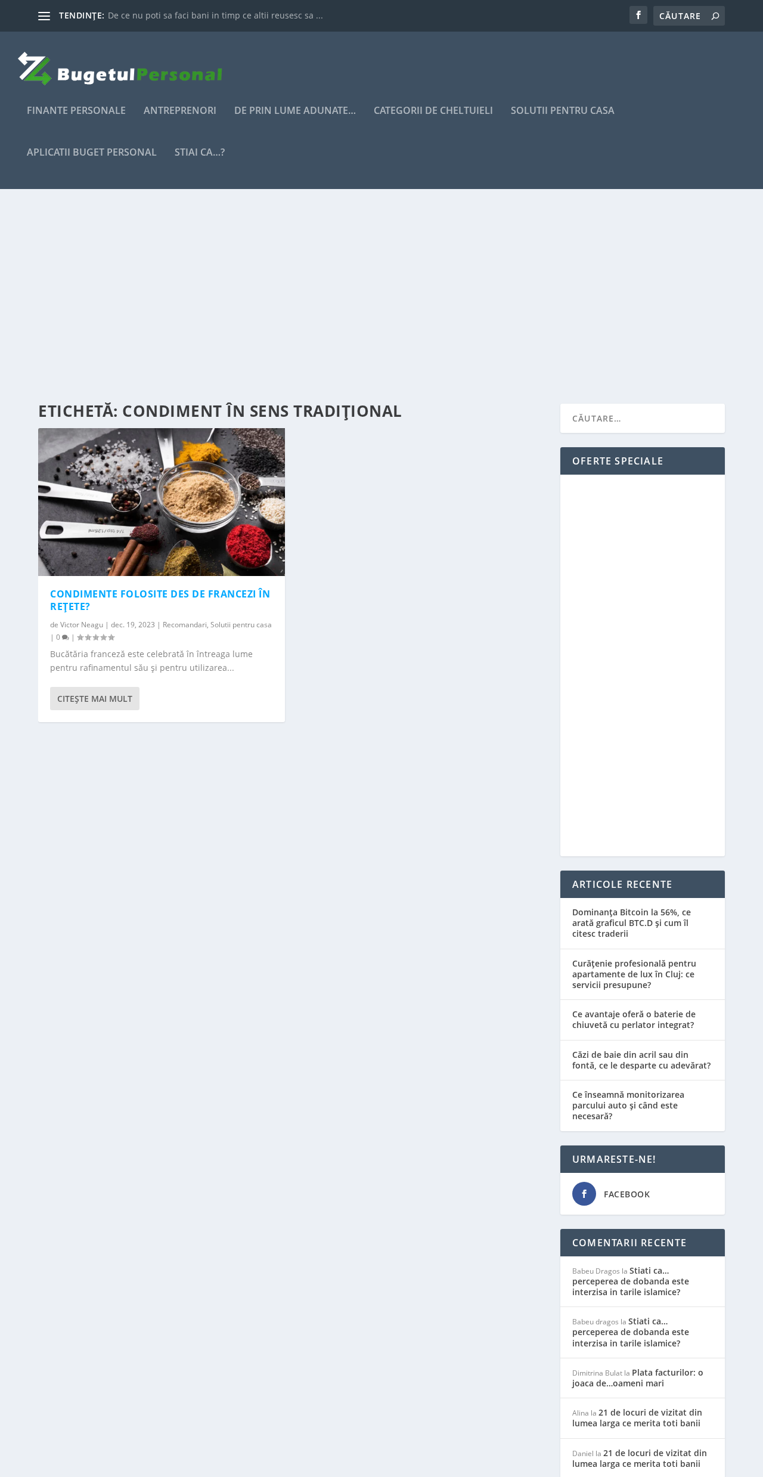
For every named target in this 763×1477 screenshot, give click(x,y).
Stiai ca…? (200, 153)
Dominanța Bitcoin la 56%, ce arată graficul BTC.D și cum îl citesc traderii (631, 922)
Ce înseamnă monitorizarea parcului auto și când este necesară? (628, 1105)
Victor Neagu (81, 625)
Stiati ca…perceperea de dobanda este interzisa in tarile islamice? (630, 1281)
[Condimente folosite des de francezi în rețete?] (161, 502)
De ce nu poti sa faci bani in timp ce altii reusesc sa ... (215, 15)
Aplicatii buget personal (92, 153)
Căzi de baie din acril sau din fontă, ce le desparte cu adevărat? (641, 1060)
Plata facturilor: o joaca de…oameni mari (637, 1378)
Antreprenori (180, 111)
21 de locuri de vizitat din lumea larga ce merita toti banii (637, 1418)
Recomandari (185, 625)
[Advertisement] (381, 296)
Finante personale (76, 111)
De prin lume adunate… (295, 111)
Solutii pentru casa (563, 111)
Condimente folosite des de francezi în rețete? (160, 600)
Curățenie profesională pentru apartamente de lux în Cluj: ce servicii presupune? (634, 974)
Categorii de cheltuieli (433, 111)
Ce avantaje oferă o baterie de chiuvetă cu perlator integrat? (634, 1019)
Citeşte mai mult (94, 698)
